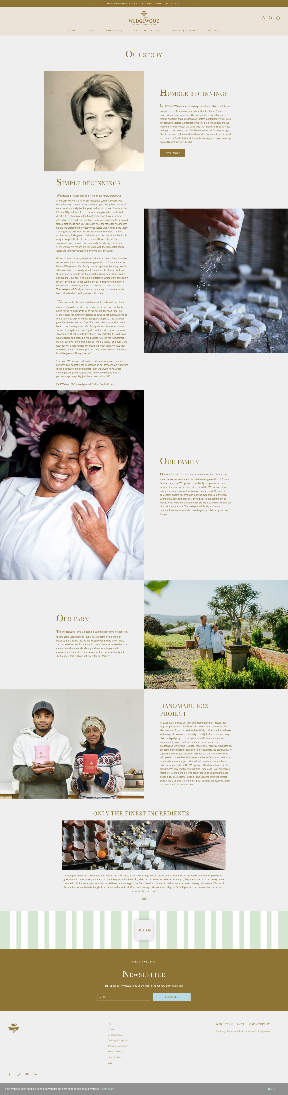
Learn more (172, 153)
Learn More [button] (107, 1088)
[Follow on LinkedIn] (35, 1074)
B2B (110, 1062)
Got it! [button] (271, 1089)
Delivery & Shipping (118, 1040)
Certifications (115, 1035)
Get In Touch (144, 929)
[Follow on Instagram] (18, 1074)
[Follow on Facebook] (9, 1074)
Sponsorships (115, 1057)
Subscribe (171, 996)
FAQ (110, 1023)
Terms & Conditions (118, 1046)
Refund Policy (115, 1051)
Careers (112, 1029)
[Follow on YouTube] (27, 1074)
